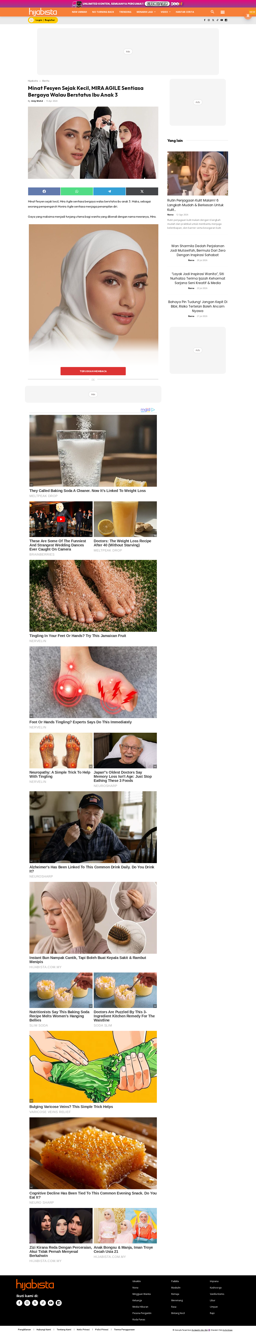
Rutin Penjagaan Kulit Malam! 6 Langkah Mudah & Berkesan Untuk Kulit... (195, 205)
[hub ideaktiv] (223, 10)
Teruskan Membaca (93, 371)
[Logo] (43, 12)
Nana (170, 214)
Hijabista (33, 80)
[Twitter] (213, 20)
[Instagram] (209, 20)
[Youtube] (221, 20)
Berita (45, 80)
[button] (212, 12)
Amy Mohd (37, 100)
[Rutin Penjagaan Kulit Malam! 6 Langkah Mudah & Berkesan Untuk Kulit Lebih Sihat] (197, 173)
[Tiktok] (217, 20)
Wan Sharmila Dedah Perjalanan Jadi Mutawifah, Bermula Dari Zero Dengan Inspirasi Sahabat (197, 250)
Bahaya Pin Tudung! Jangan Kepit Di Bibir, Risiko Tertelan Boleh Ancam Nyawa (197, 306)
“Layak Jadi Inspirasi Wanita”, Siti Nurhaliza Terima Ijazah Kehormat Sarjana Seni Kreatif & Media (197, 278)
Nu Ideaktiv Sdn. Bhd (200, 1330)
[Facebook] (204, 20)
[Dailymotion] (226, 20)
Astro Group (227, 1330)
